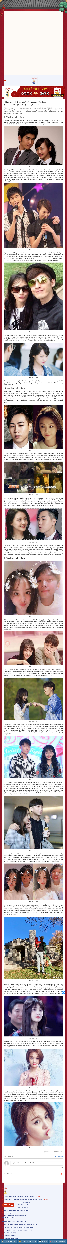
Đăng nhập (59, 1157)
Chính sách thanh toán (10, 1238)
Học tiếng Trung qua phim (33, 105)
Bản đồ (37, 1196)
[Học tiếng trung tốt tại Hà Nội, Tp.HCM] (34, 80)
